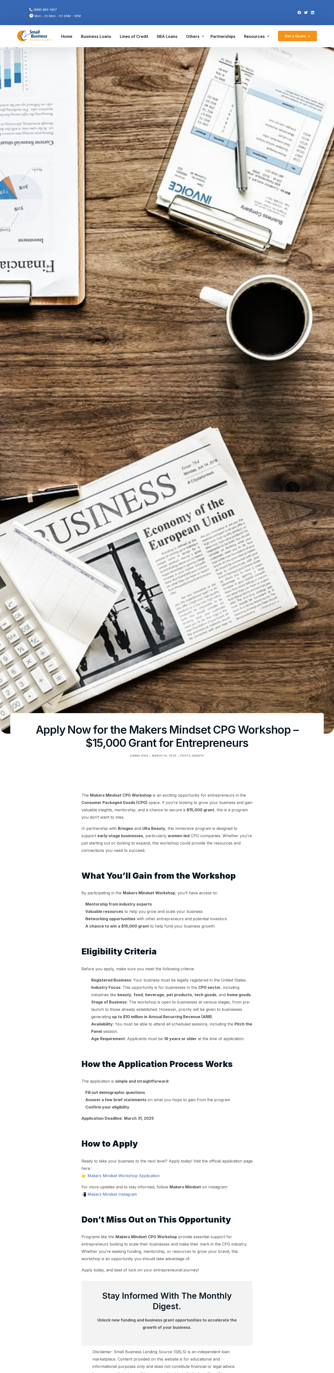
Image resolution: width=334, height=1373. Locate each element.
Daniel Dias (139, 755)
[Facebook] (299, 12)
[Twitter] (306, 12)
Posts (185, 755)
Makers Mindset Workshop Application (124, 1175)
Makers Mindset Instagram (112, 1194)
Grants (198, 755)
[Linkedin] (312, 12)
